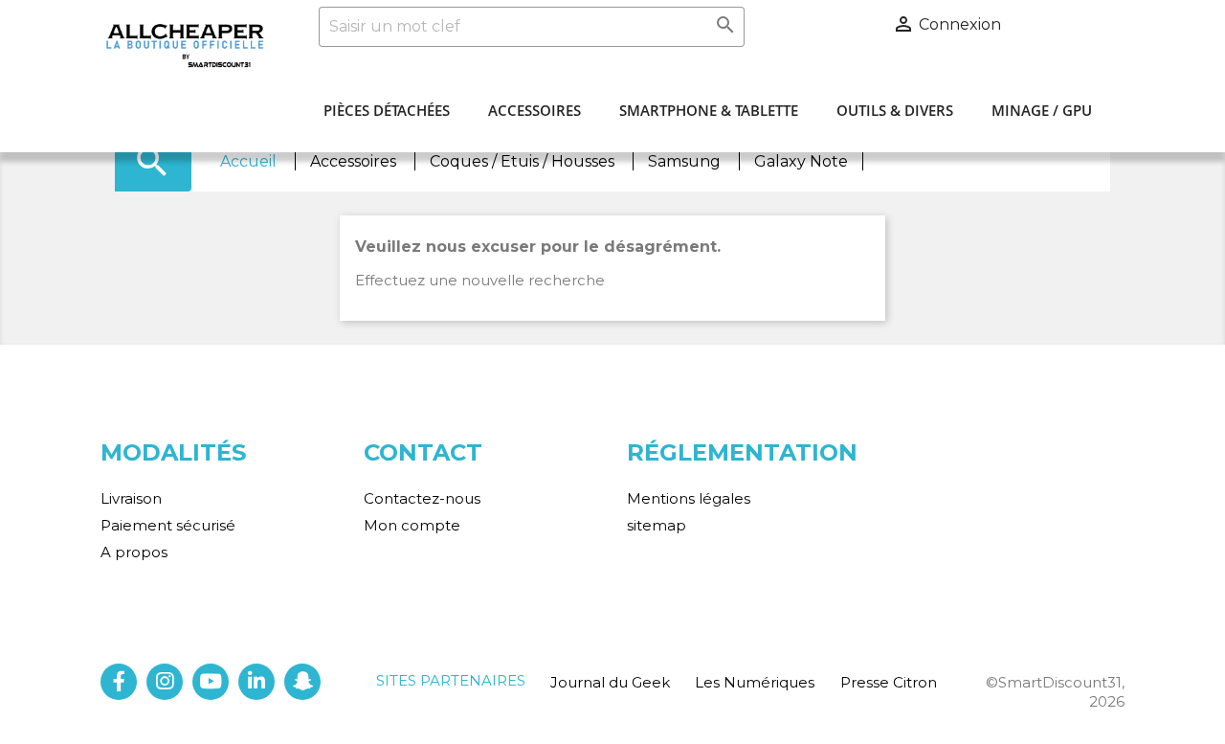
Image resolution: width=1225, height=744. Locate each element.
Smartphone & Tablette (708, 110)
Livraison (131, 498)
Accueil (250, 161)
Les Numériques (754, 682)
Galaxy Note (801, 161)
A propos (133, 552)
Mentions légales (688, 498)
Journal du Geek (610, 682)
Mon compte (412, 525)
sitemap (656, 525)
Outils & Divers (894, 110)
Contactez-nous (422, 498)
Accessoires (534, 110)
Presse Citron (888, 682)
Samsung (686, 161)
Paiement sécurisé (167, 525)
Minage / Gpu (1041, 110)
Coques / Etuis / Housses (524, 161)
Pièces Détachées (386, 110)
